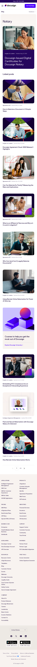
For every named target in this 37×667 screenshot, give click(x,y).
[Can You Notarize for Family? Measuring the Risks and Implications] (18, 167)
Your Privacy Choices (11, 656)
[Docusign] (10, 5)
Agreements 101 (6, 105)
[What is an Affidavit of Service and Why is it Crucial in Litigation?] (18, 205)
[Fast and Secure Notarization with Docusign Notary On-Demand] (18, 404)
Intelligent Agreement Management (11, 418)
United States (15, 630)
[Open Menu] (2, 6)
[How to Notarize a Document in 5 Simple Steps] (18, 91)
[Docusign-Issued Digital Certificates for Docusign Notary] (18, 38)
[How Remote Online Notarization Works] (18, 442)
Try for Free (30, 6)
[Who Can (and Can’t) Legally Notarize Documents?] (18, 243)
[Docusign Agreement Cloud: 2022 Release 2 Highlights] (18, 129)
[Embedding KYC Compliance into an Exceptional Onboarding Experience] (18, 366)
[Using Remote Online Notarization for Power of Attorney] (18, 281)
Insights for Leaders (10, 53)
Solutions (31, 12)
